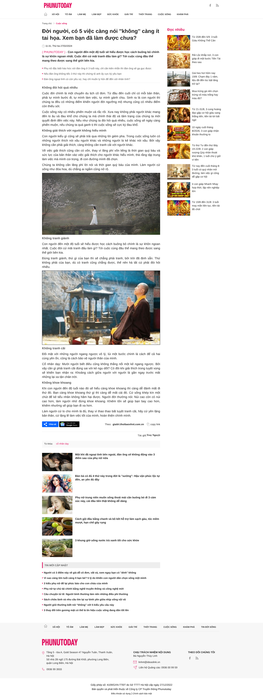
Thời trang (145, 14)
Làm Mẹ (82, 14)
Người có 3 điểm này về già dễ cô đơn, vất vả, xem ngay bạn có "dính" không (90, 572)
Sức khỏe (113, 14)
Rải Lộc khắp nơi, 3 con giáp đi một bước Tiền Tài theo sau (206, 59)
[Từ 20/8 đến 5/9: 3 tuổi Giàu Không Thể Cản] (178, 42)
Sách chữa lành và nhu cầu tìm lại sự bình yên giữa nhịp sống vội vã (85, 599)
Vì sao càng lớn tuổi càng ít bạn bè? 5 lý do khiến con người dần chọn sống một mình (95, 578)
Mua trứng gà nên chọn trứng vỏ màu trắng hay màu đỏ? (205, 95)
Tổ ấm (68, 14)
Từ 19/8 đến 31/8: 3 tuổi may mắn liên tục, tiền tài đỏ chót (206, 206)
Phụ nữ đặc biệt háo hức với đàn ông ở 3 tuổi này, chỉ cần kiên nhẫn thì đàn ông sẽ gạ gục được (97, 68)
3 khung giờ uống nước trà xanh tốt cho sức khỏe (107, 540)
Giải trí (128, 14)
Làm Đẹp (96, 14)
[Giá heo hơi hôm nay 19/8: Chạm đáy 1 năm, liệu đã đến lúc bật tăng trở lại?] (178, 79)
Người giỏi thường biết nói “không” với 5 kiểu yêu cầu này (79, 604)
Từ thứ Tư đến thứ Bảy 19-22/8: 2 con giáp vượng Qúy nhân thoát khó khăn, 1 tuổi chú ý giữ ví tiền (206, 152)
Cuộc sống (164, 14)
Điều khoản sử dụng (121, 693)
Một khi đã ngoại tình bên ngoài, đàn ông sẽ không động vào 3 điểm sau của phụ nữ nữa (115, 456)
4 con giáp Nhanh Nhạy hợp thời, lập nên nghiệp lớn (205, 188)
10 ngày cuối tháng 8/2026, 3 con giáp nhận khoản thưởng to (205, 131)
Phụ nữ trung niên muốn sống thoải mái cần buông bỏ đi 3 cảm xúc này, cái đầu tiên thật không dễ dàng (115, 499)
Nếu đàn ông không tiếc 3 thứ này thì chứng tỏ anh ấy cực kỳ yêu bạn (82, 73)
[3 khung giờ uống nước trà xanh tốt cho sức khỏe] (57, 548)
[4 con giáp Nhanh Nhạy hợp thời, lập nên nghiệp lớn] (178, 190)
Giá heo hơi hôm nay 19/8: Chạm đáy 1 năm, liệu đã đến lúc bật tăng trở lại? (205, 78)
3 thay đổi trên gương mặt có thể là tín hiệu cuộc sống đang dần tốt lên (86, 610)
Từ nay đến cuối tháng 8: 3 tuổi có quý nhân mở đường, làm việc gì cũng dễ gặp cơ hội (206, 171)
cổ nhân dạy (62, 443)
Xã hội (55, 14)
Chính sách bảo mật (142, 693)
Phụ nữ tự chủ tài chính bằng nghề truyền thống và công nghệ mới (84, 588)
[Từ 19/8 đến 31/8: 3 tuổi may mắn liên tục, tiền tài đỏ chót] (178, 208)
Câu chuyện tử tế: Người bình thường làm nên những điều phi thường (86, 594)
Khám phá (182, 14)
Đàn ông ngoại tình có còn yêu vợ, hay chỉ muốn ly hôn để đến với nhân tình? (87, 79)
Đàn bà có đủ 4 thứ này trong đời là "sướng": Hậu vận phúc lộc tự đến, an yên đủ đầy (117, 478)
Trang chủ (47, 23)
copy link (155, 424)
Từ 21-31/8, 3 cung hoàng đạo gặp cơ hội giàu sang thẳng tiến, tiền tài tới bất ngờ (206, 114)
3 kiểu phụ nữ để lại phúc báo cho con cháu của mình (76, 583)
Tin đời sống (208, 627)
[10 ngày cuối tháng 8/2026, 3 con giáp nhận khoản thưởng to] (178, 133)
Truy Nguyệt (153, 435)
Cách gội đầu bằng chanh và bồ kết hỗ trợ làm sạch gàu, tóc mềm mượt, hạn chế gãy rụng (117, 520)
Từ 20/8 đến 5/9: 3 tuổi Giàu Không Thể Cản (204, 38)
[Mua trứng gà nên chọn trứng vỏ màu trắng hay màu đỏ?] (178, 97)
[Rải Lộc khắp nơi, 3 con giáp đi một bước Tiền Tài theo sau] (178, 61)
